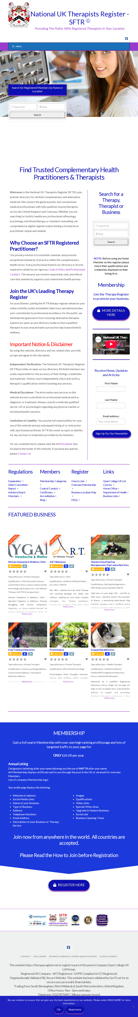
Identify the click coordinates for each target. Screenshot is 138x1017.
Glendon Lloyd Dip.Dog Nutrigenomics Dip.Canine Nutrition (110, 563)
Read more (75, 1009)
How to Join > (79, 481)
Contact (26, 956)
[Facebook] (127, 38)
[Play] (97, 349)
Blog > (43, 499)
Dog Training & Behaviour (21, 649)
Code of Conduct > (50, 488)
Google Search (108, 956)
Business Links (110, 496)
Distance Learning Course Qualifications (73, 956)
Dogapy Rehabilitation (102, 649)
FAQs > (75, 499)
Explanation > (16, 481)
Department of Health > (116, 492)
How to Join (65, 855)
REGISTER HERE (71, 885)
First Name (111, 383)
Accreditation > (48, 496)
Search (41, 114)
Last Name (111, 399)
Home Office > (111, 488)
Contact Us (24, 453)
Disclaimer (66, 443)
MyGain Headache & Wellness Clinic (27, 561)
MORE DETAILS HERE (113, 313)
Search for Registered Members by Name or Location (37, 89)
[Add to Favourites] (45, 571)
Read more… (27, 614)
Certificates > (47, 492)
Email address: (111, 416)
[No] (133, 1006)
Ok (59, 1009)
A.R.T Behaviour (58, 561)
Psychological (57, 649)
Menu (19, 46)
